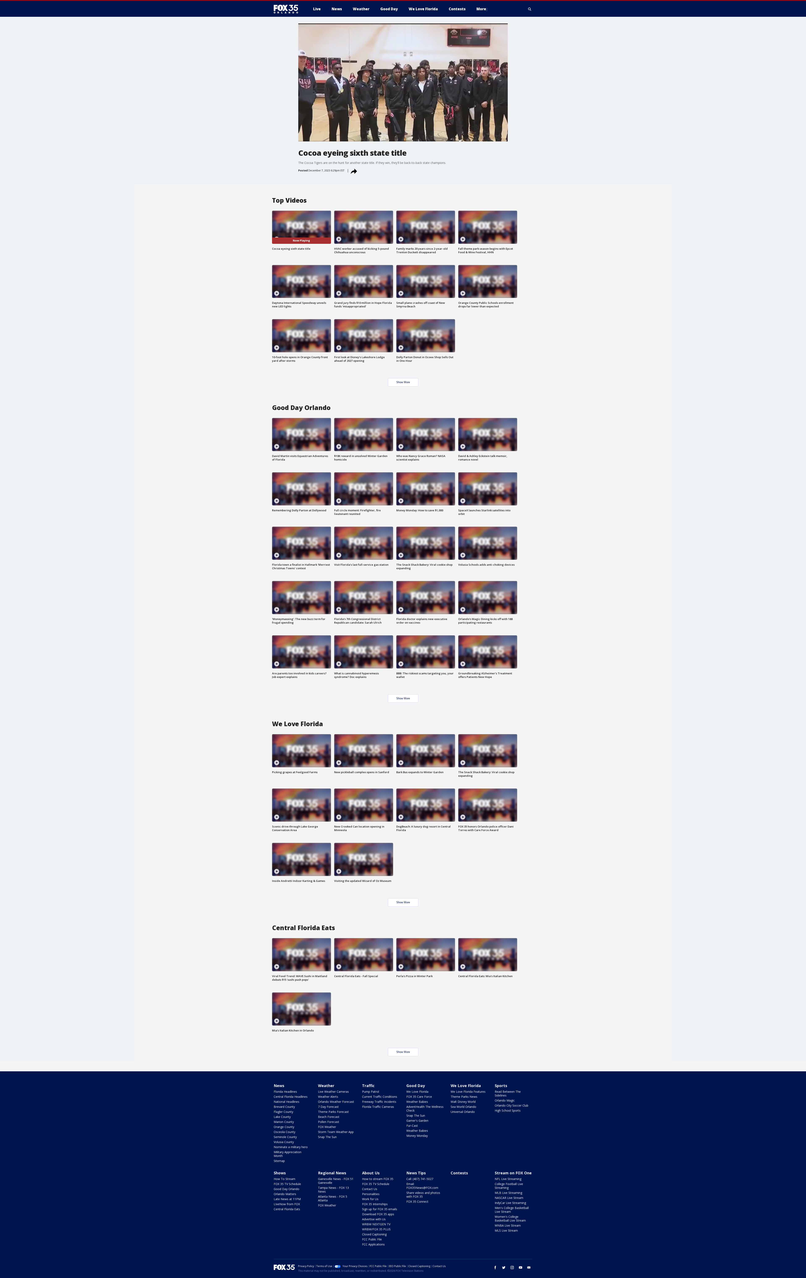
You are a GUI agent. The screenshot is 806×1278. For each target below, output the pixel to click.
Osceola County (284, 1132)
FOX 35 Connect (417, 1202)
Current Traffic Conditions (379, 1097)
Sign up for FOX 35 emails (379, 1209)
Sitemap (279, 1161)
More (481, 9)
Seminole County (285, 1137)
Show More (403, 382)
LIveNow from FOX (287, 1204)
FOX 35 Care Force (419, 1097)
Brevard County (284, 1107)
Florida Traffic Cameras (378, 1107)
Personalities (370, 1194)
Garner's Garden (417, 1121)
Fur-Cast (412, 1126)
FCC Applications (373, 1244)
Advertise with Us (374, 1219)
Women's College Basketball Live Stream (510, 1218)
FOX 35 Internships (375, 1204)
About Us (370, 1172)
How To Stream (284, 1179)
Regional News (332, 1172)
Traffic (368, 1085)
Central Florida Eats (287, 1209)
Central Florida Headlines (290, 1097)
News (279, 1085)
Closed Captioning (374, 1234)
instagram (512, 1267)
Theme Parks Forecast (333, 1112)
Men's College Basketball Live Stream (512, 1210)
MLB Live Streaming (508, 1193)
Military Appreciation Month (287, 1154)
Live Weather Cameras (333, 1092)
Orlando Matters (285, 1194)
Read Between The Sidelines (508, 1093)
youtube (520, 1267)
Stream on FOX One (513, 1172)
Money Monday (417, 1136)
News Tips (416, 1172)
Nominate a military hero (291, 1147)
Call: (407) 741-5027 (419, 1179)
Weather (326, 1085)
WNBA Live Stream (508, 1225)
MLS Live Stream (506, 1230)
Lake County (282, 1117)
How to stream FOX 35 (377, 1179)
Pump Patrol (370, 1092)
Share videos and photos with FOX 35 (423, 1194)
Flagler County (283, 1112)
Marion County (284, 1122)
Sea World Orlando (463, 1107)
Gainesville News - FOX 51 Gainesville (335, 1181)
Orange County (284, 1127)
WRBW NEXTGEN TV (376, 1224)
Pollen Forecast (328, 1122)
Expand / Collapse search (529, 9)
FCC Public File (372, 1239)
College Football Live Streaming (509, 1186)
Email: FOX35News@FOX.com (422, 1186)
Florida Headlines (285, 1092)
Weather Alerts (328, 1097)
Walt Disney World (463, 1102)
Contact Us (369, 1189)
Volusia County (284, 1142)
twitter (503, 1267)
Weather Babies (417, 1102)
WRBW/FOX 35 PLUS (376, 1229)
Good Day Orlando (286, 1189)
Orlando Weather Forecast (336, 1102)
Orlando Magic (505, 1100)
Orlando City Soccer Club (511, 1105)
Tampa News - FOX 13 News (333, 1189)
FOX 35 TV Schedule (287, 1184)
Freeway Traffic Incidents (379, 1102)
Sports (501, 1085)
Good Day (415, 1085)
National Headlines (286, 1102)
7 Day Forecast (328, 1107)
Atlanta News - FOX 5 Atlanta (332, 1198)
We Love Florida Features (468, 1092)
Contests (459, 1172)
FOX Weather (327, 1127)
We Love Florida (417, 1092)
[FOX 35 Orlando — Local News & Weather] (287, 9)
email (529, 1267)
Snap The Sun (327, 1137)
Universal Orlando (463, 1112)
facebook (495, 1267)
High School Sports (508, 1110)
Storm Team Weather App (336, 1132)
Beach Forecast (328, 1117)
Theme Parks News (464, 1097)
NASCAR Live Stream (509, 1198)
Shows (280, 1172)
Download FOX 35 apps (378, 1214)
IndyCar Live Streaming (510, 1203)
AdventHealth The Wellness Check (425, 1108)
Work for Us (370, 1199)
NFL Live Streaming (508, 1179)
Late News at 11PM (287, 1199)
